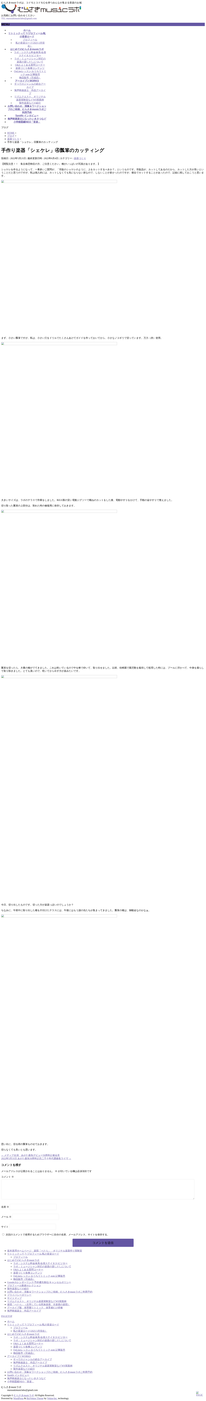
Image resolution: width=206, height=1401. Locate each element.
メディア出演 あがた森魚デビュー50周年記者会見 (30, 1155)
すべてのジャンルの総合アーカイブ (32, 1359)
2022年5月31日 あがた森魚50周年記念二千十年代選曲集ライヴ (36, 1158)
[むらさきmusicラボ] (41, 12)
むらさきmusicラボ (24, 1395)
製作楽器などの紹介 (30, 103)
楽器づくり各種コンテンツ (30, 68)
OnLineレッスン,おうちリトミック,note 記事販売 (39, 1276)
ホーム (10, 1321)
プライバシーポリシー (19, 1295)
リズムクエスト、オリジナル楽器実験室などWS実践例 (36, 1301)
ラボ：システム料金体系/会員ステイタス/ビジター (40, 1263)
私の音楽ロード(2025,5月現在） (30, 1331)
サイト (4, 1226)
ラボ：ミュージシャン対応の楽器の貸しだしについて (42, 1266)
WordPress (18, 1398)
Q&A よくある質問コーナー (30, 65)
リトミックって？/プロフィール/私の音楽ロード (33, 1254)
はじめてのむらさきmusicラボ (23, 1260)
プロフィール (30, 39)
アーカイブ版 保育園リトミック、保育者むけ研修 (35, 1307)
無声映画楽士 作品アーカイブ (24, 1310)
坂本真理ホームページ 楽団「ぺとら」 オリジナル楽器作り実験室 (44, 1250)
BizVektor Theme (35, 1398)
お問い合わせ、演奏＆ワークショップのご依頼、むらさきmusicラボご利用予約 (49, 1291)
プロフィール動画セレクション (24, 1285)
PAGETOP (6, 1316)
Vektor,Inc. (52, 1398)
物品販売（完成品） (30, 77)
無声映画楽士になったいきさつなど (26, 1378)
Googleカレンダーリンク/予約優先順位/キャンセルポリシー (39, 1282)
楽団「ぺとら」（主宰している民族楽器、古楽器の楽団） (38, 1304)
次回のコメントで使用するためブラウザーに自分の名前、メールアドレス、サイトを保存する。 (57, 1234)
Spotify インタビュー (18, 1375)
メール (6, 1217)
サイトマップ (14, 1298)
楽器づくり (80, 158)
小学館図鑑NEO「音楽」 (20, 1381)
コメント (7, 1176)
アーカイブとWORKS (19, 1356)
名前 (5, 1207)
